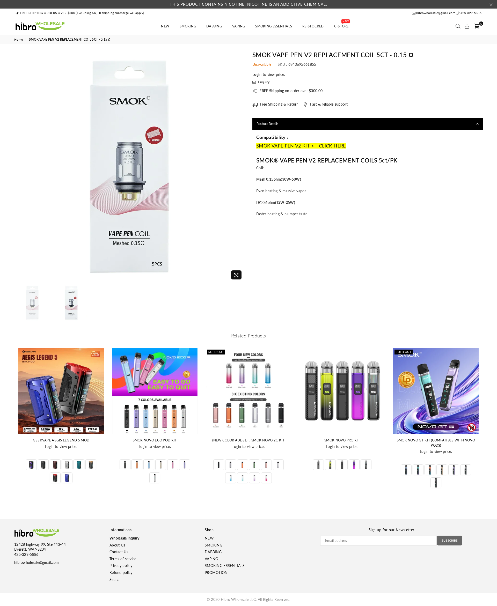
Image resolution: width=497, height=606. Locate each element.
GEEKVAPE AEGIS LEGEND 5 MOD (61, 440)
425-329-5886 (470, 13)
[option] (129, 167)
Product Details (268, 124)
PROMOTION (216, 572)
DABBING (214, 26)
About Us (117, 545)
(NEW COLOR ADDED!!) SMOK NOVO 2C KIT (248, 440)
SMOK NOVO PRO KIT (342, 440)
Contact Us (118, 552)
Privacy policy (120, 565)
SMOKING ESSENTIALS (273, 26)
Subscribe (450, 540)
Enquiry (263, 82)
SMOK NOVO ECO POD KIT (155, 440)
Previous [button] (18, 166)
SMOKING (188, 26)
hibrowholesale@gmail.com (435, 13)
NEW (165, 26)
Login (256, 74)
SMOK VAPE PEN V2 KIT (283, 146)
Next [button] (240, 166)
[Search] (458, 26)
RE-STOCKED (313, 26)
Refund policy (121, 572)
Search (115, 579)
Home (18, 39)
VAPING (238, 26)
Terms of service (122, 559)
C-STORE (341, 24)
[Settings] (467, 26)
